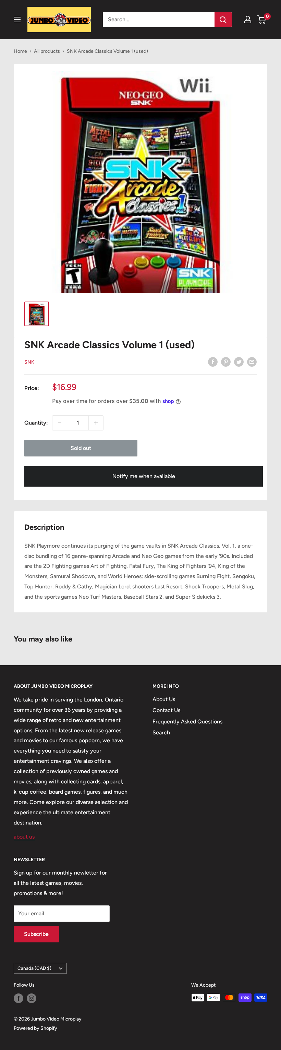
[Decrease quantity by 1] (59, 423)
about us (24, 836)
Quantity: (36, 422)
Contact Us (166, 710)
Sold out (81, 448)
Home (20, 51)
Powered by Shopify (35, 1028)
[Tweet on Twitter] (239, 361)
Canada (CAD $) (34, 968)
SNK (29, 362)
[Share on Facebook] (213, 361)
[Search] (223, 19)
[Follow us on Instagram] (31, 998)
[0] (261, 19)
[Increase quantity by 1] (96, 423)
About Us (163, 699)
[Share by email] (252, 361)
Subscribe (36, 934)
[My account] (247, 19)
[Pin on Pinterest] (226, 361)
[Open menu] (17, 19)
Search (161, 732)
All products (47, 51)
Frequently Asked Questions (187, 721)
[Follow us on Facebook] (18, 998)
